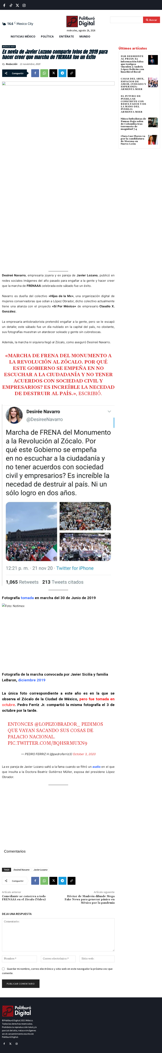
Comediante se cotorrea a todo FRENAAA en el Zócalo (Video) (24, 898)
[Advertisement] (58, 173)
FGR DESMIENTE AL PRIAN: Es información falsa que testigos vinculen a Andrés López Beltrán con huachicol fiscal (132, 64)
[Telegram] (62, 73)
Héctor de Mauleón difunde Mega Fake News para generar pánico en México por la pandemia (90, 900)
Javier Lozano (40, 869)
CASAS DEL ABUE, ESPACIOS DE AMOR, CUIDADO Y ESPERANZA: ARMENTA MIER (133, 84)
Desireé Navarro (21, 869)
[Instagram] (16, 1044)
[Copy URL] (71, 73)
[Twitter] (17, 5)
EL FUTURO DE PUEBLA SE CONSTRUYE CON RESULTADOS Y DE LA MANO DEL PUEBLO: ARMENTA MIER (133, 104)
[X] (53, 73)
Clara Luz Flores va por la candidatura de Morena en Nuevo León (133, 140)
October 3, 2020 (84, 754)
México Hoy (9, 46)
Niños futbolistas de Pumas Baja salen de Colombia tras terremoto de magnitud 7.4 (133, 124)
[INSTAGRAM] (24, 5)
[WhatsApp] (44, 73)
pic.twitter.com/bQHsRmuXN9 (47, 743)
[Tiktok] (10, 5)
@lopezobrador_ (57, 724)
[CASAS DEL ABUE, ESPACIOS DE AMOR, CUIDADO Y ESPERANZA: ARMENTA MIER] (153, 82)
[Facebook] (4, 5)
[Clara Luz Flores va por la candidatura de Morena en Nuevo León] (153, 140)
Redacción (11, 64)
